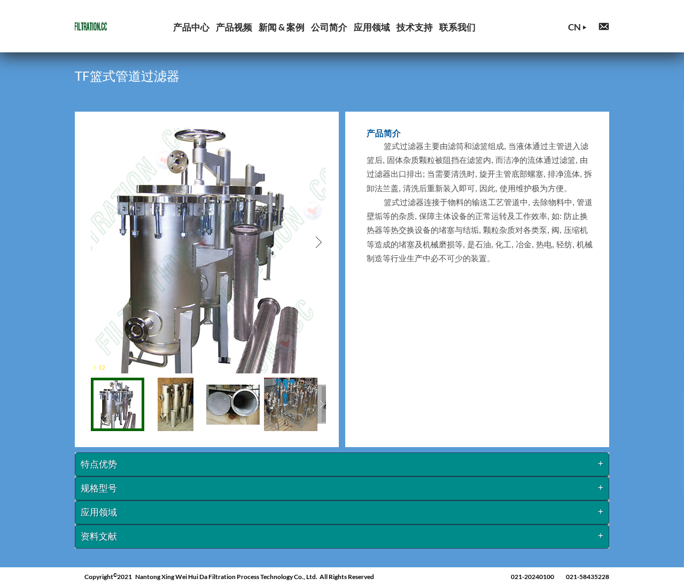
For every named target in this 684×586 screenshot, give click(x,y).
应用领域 (372, 27)
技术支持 (415, 27)
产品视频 (234, 27)
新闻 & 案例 (282, 27)
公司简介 (329, 27)
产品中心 (191, 27)
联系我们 (457, 27)
